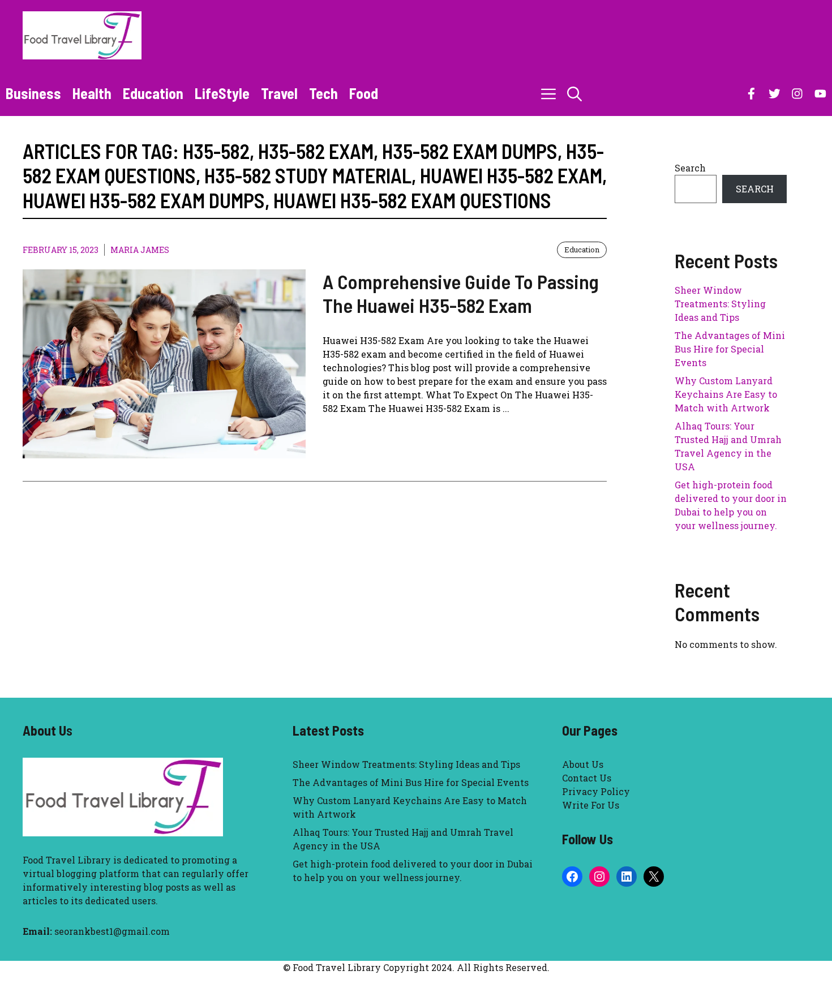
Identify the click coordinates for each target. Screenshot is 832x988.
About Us (582, 764)
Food (363, 93)
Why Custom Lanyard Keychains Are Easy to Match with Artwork (726, 394)
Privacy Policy (596, 791)
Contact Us (586, 778)
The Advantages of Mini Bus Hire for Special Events (730, 348)
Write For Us (590, 805)
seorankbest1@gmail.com (112, 931)
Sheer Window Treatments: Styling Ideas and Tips (720, 303)
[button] (574, 93)
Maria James (139, 249)
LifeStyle (222, 93)
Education (153, 93)
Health (91, 93)
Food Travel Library (67, 860)
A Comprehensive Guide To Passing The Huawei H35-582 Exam (461, 293)
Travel (279, 93)
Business (33, 93)
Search (690, 168)
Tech (323, 93)
